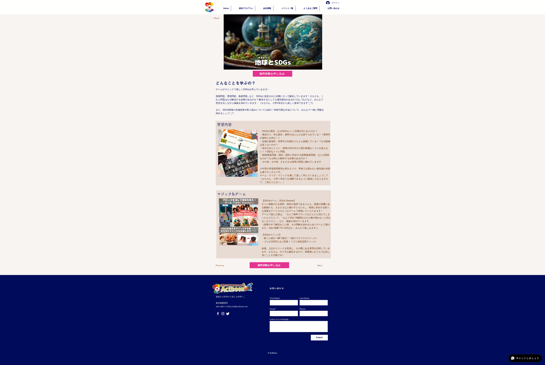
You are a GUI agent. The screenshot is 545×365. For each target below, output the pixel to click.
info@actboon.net (239, 307)
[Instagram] (223, 314)
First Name (275, 298)
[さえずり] (228, 314)
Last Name (304, 298)
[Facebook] (218, 314)
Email (272, 309)
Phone (302, 309)
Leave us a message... (280, 319)
